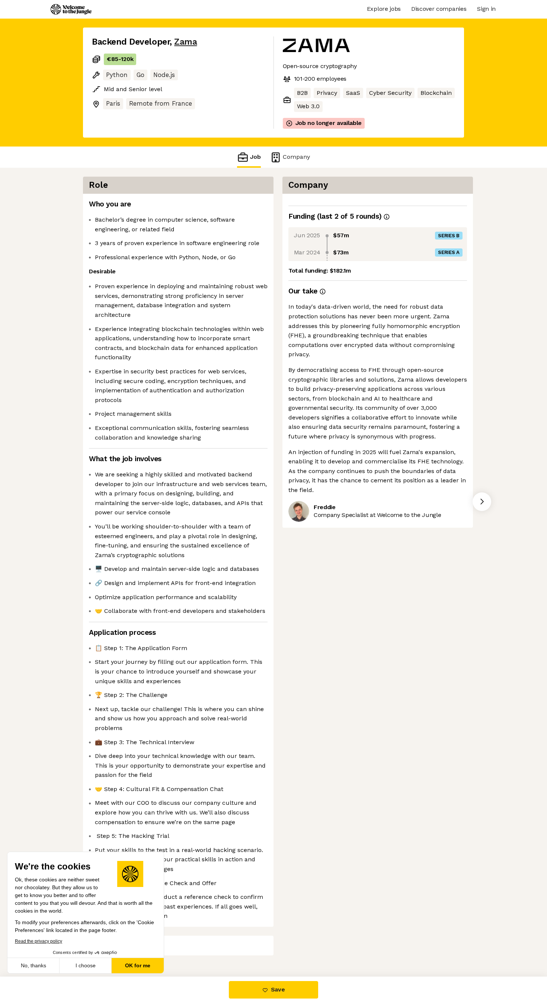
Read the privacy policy (38, 941)
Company (296, 156)
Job (255, 156)
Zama (185, 42)
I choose (86, 965)
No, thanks (33, 965)
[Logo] (71, 9)
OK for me (137, 965)
